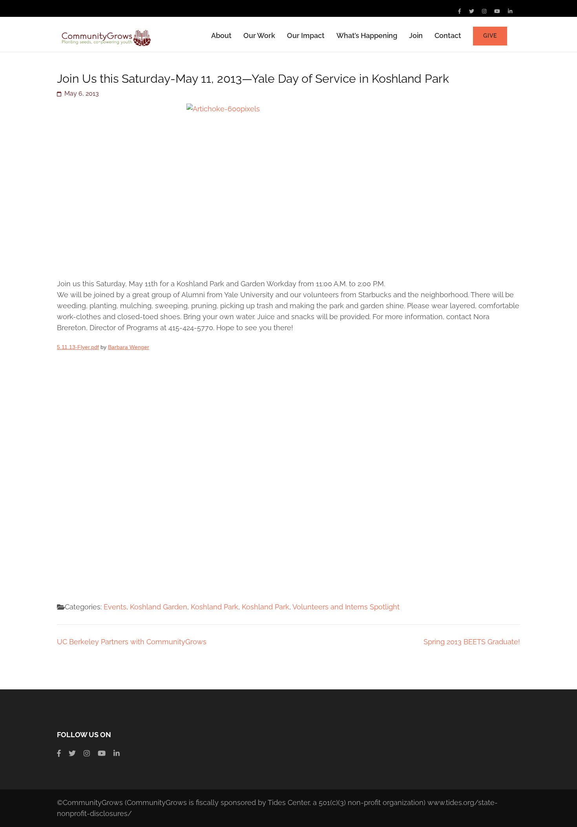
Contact (448, 35)
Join (416, 35)
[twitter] (471, 11)
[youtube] (497, 11)
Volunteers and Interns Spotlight (346, 607)
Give (490, 36)
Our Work (259, 35)
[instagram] (484, 11)
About (221, 35)
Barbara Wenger (128, 347)
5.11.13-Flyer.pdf (78, 347)
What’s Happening (366, 35)
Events (115, 607)
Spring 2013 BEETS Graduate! (472, 642)
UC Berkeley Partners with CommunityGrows (131, 642)
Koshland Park (214, 607)
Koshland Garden (158, 607)
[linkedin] (510, 11)
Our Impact (306, 35)
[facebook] (459, 11)
